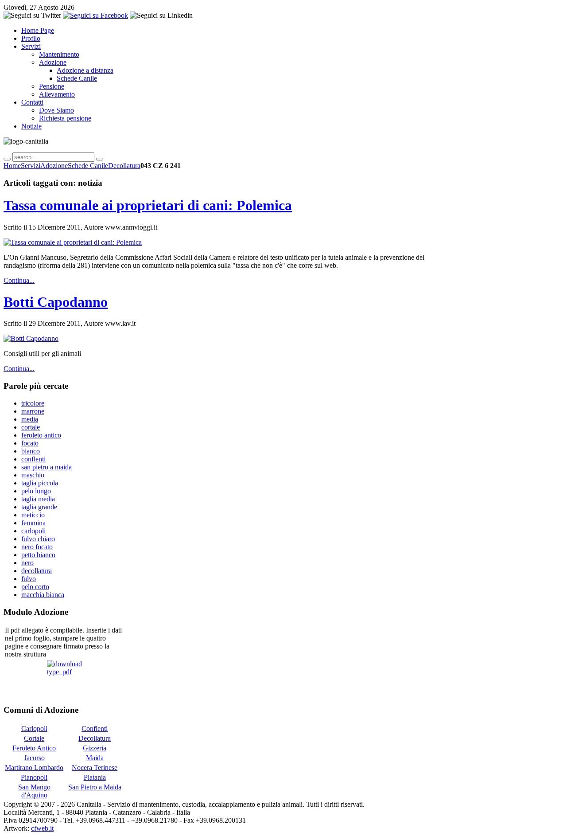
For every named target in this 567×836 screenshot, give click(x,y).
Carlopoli (34, 728)
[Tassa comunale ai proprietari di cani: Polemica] (73, 242)
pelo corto (35, 586)
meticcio (33, 515)
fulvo (28, 578)
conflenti (33, 459)
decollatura (36, 570)
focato (30, 443)
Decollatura (124, 165)
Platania (95, 777)
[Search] (7, 159)
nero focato (37, 547)
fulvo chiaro (38, 539)
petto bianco (38, 555)
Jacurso (34, 758)
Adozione (54, 165)
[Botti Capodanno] (31, 338)
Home (12, 165)
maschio (32, 475)
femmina (33, 523)
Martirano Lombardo (34, 767)
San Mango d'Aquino (34, 791)
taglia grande (39, 507)
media (29, 419)
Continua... (19, 280)
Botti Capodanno (56, 302)
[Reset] (99, 159)
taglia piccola (39, 483)
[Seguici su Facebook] (95, 15)
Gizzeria (94, 748)
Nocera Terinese (94, 767)
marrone (32, 411)
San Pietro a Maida (94, 787)
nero (27, 562)
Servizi (30, 165)
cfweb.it (42, 828)
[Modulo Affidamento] (64, 677)
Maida (95, 758)
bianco (30, 451)
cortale (30, 427)
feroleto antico (41, 435)
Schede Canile (88, 165)
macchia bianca (42, 594)
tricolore (32, 403)
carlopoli (33, 531)
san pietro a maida (46, 467)
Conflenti (95, 728)
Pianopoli (34, 777)
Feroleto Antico (34, 748)
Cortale (34, 738)
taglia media (38, 499)
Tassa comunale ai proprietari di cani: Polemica (148, 205)
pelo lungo (36, 491)
